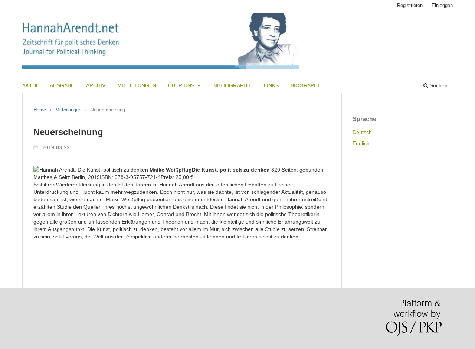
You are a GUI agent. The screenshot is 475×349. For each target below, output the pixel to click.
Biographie (306, 85)
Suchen (438, 85)
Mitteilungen (136, 85)
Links (271, 85)
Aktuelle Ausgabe (48, 85)
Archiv (95, 85)
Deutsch (362, 132)
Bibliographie (232, 85)
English (361, 143)
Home (39, 109)
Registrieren (410, 5)
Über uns (182, 85)
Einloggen (442, 5)
